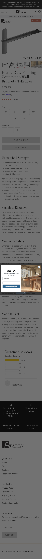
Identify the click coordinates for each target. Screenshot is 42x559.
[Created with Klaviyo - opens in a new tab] (21, 293)
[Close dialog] (39, 267)
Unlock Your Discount (11, 286)
